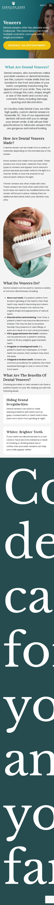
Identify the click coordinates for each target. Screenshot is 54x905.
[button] (46, 5)
